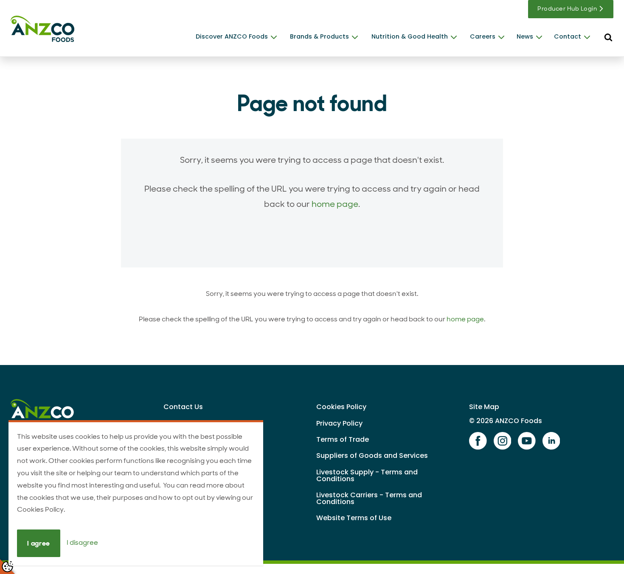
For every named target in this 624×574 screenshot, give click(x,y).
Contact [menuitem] (567, 36)
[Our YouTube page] (527, 441)
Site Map (484, 407)
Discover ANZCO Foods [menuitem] (232, 36)
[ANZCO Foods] (42, 29)
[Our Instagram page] (503, 441)
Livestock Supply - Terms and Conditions (367, 475)
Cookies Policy (341, 407)
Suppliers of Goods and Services (372, 455)
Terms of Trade (342, 439)
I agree (38, 543)
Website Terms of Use (353, 518)
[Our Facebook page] (478, 441)
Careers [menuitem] (482, 36)
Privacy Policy (339, 423)
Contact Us (183, 407)
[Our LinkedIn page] (551, 441)
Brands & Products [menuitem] (319, 36)
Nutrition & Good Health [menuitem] (409, 36)
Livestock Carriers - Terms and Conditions (369, 498)
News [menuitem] (525, 36)
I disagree (82, 542)
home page (335, 203)
